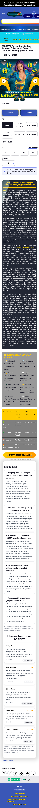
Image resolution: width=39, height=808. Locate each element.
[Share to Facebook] (9, 773)
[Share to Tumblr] (33, 773)
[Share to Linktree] (15, 773)
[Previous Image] (3, 81)
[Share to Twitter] (4, 773)
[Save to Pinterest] (21, 773)
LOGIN (28, 16)
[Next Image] (35, 81)
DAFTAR (29, 112)
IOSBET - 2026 (7, 760)
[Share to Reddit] (27, 773)
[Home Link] (14, 14)
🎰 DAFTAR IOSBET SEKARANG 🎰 (19, 455)
